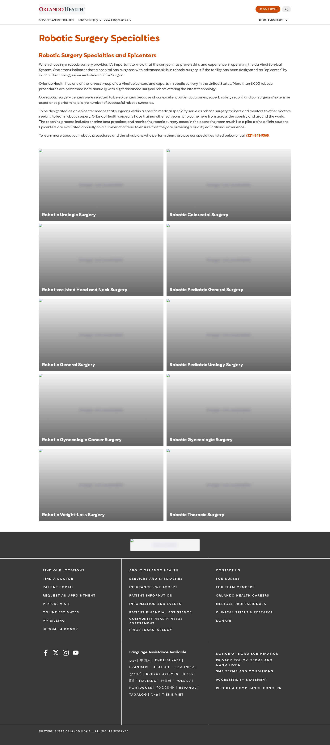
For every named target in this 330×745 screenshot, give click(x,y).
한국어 (166, 681)
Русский (166, 688)
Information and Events (155, 604)
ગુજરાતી (135, 674)
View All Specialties (116, 20)
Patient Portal (58, 587)
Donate (223, 621)
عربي (132, 660)
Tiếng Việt (173, 695)
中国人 (145, 660)
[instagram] (66, 653)
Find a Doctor (58, 579)
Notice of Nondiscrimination (247, 654)
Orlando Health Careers (243, 595)
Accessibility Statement (242, 680)
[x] (56, 653)
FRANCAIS (139, 667)
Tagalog (138, 695)
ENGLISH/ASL (168, 660)
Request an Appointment (69, 595)
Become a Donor (60, 629)
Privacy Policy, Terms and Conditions (244, 662)
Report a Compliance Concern (249, 688)
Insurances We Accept (153, 587)
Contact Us (228, 570)
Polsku (183, 681)
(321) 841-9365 (257, 135)
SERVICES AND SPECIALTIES (56, 20)
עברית (188, 674)
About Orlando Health (154, 570)
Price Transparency (150, 630)
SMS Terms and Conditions (244, 671)
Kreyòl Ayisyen (162, 674)
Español (188, 688)
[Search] (286, 9)
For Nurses (228, 579)
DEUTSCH (162, 667)
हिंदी (132, 681)
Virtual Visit (56, 604)
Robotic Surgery (88, 20)
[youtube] (76, 653)
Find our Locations (64, 570)
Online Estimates (61, 612)
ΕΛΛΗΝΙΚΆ (185, 667)
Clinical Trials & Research (245, 612)
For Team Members (235, 587)
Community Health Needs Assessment (156, 621)
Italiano (148, 681)
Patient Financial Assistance (160, 612)
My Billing (54, 621)
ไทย (154, 695)
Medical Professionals (241, 604)
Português (140, 688)
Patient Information (151, 595)
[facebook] (46, 653)
